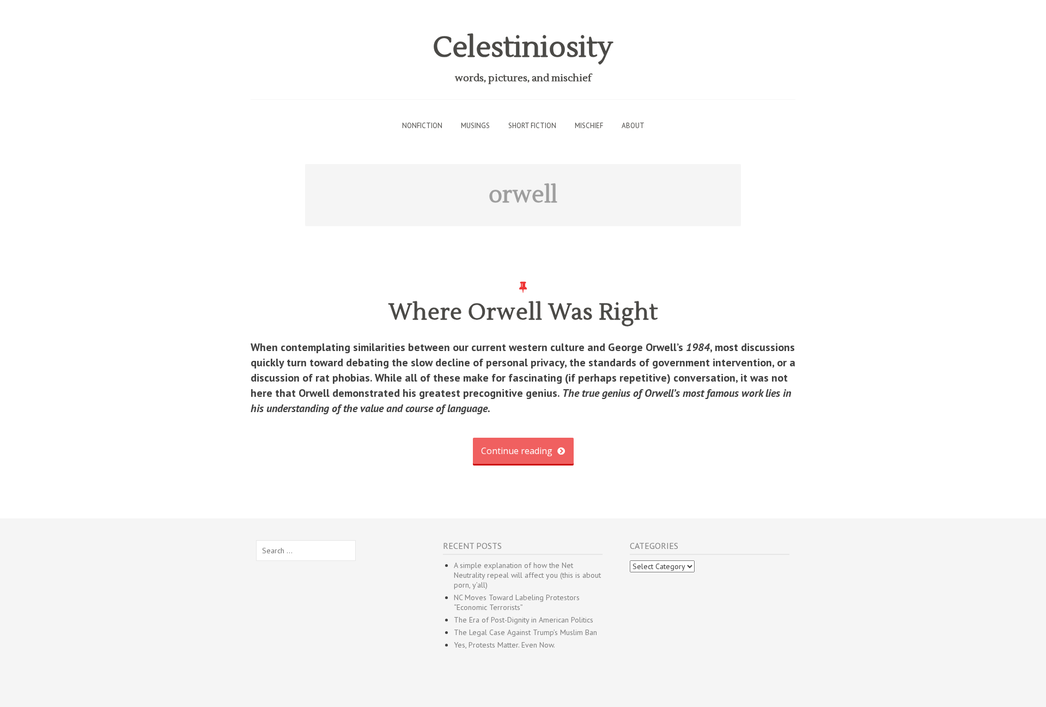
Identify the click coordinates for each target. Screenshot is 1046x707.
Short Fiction (532, 125)
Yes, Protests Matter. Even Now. (504, 645)
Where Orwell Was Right (523, 312)
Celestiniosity (523, 47)
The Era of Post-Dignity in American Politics (523, 620)
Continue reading (518, 451)
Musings (475, 125)
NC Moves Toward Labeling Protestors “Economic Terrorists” (517, 602)
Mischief (589, 125)
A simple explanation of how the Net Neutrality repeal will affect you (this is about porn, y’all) (527, 575)
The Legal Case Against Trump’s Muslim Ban (525, 632)
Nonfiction (422, 125)
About (633, 125)
